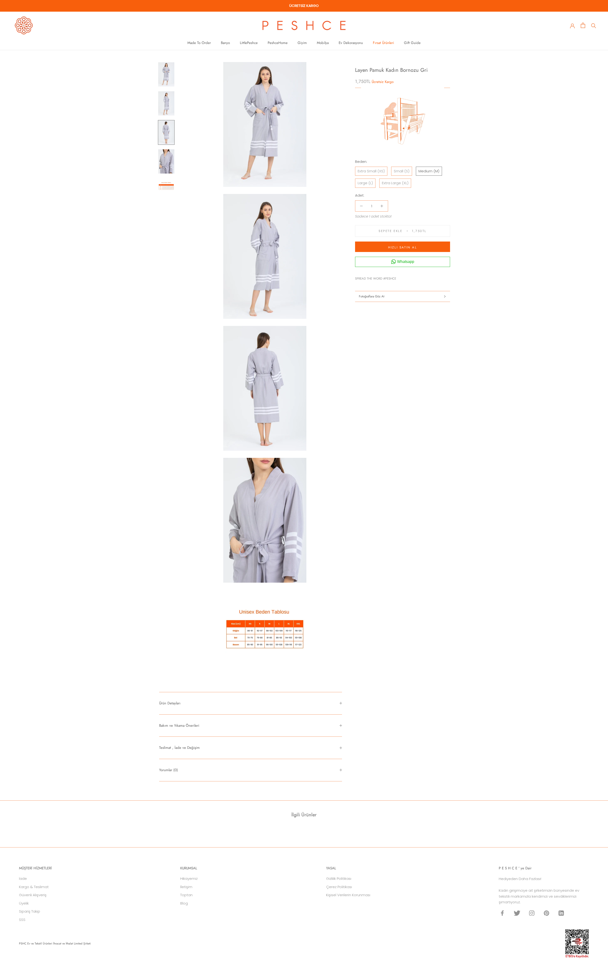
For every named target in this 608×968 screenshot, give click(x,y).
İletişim (186, 886)
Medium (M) (428, 170)
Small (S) (401, 170)
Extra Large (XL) (395, 182)
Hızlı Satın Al (402, 247)
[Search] (593, 25)
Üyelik (24, 903)
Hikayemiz (189, 878)
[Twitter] (406, 277)
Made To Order (199, 42)
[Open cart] (583, 25)
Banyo (225, 42)
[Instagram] (531, 913)
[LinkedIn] (561, 913)
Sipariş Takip (29, 911)
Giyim (302, 42)
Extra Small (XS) (371, 170)
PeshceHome (278, 42)
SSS (22, 919)
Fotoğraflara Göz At (371, 296)
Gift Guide (412, 42)
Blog (184, 903)
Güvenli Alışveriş (33, 894)
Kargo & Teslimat (34, 886)
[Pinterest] (413, 277)
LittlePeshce (249, 42)
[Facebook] (400, 277)
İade (23, 878)
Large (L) (365, 182)
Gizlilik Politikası (338, 878)
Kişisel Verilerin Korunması (348, 894)
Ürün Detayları (169, 703)
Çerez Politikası (339, 886)
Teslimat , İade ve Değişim (179, 747)
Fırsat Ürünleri (383, 42)
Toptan (186, 894)
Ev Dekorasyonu (351, 42)
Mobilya (323, 42)
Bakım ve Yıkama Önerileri (179, 725)
